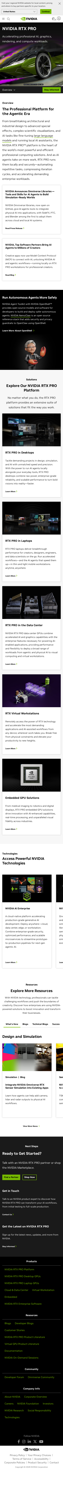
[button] (53, 19)
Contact (54, 1462)
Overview (7, 89)
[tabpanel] (31, 1081)
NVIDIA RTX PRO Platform (19, 1269)
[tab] (12, 1024)
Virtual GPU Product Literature (22, 1343)
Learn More (10, 491)
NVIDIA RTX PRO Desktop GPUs (23, 1276)
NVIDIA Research (14, 1410)
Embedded (11, 1296)
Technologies (12, 1417)
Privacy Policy (17, 1455)
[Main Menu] (3, 19)
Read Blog (10, 275)
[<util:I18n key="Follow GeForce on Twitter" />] (35, 1441)
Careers (9, 1403)
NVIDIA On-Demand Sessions (21, 1357)
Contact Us (7, 1214)
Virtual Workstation (43, 1290)
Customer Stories (15, 1330)
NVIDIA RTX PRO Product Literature (25, 1337)
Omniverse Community (41, 1377)
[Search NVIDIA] (8, 18)
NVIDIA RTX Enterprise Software (23, 1303)
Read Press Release (14, 228)
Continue (46, 11)
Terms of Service (21, 1458)
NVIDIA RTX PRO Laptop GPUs (22, 1283)
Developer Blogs (24, 1323)
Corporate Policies (14, 1462)
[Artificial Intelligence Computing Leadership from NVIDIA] (29, 18)
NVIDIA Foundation (28, 1403)
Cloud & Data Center (16, 1290)
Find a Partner (11, 1177)
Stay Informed (8, 1246)
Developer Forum (14, 1377)
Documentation (14, 1350)
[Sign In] (59, 18)
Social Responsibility (39, 1410)
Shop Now (29, 1177)
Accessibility (41, 1458)
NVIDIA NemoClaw (21, 315)
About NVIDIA (12, 1396)
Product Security (37, 1462)
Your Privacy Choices (39, 1455)
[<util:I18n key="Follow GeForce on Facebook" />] (19, 1441)
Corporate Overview (35, 1396)
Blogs (8, 1323)
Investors (48, 1403)
